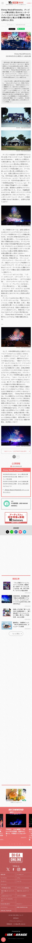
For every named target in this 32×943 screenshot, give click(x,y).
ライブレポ (3, 878)
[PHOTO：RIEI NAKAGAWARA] (16, 117)
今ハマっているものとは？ (7, 899)
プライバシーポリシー (16, 921)
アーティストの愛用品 (23, 888)
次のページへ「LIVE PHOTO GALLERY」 (16, 451)
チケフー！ (19, 904)
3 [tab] (15, 844)
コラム (18, 878)
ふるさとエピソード (6, 895)
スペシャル (3, 884)
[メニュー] (2, 3)
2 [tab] (12, 844)
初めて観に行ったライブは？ (7, 891)
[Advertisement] (16, 553)
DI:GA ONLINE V (5, 904)
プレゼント (3, 881)
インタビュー (20, 874)
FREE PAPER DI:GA (22, 907)
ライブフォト (4, 907)
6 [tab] (23, 844)
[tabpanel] (16, 828)
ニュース (19, 881)
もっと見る (16, 633)
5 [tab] (20, 844)
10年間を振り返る (6, 888)
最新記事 (3, 874)
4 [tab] (17, 844)
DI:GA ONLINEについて (16, 915)
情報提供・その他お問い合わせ (16, 924)
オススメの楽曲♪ (21, 895)
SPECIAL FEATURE (6, 910)
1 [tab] (9, 844)
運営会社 (16, 918)
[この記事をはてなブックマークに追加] (24, 532)
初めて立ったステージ (23, 891)
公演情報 (29, 3)
